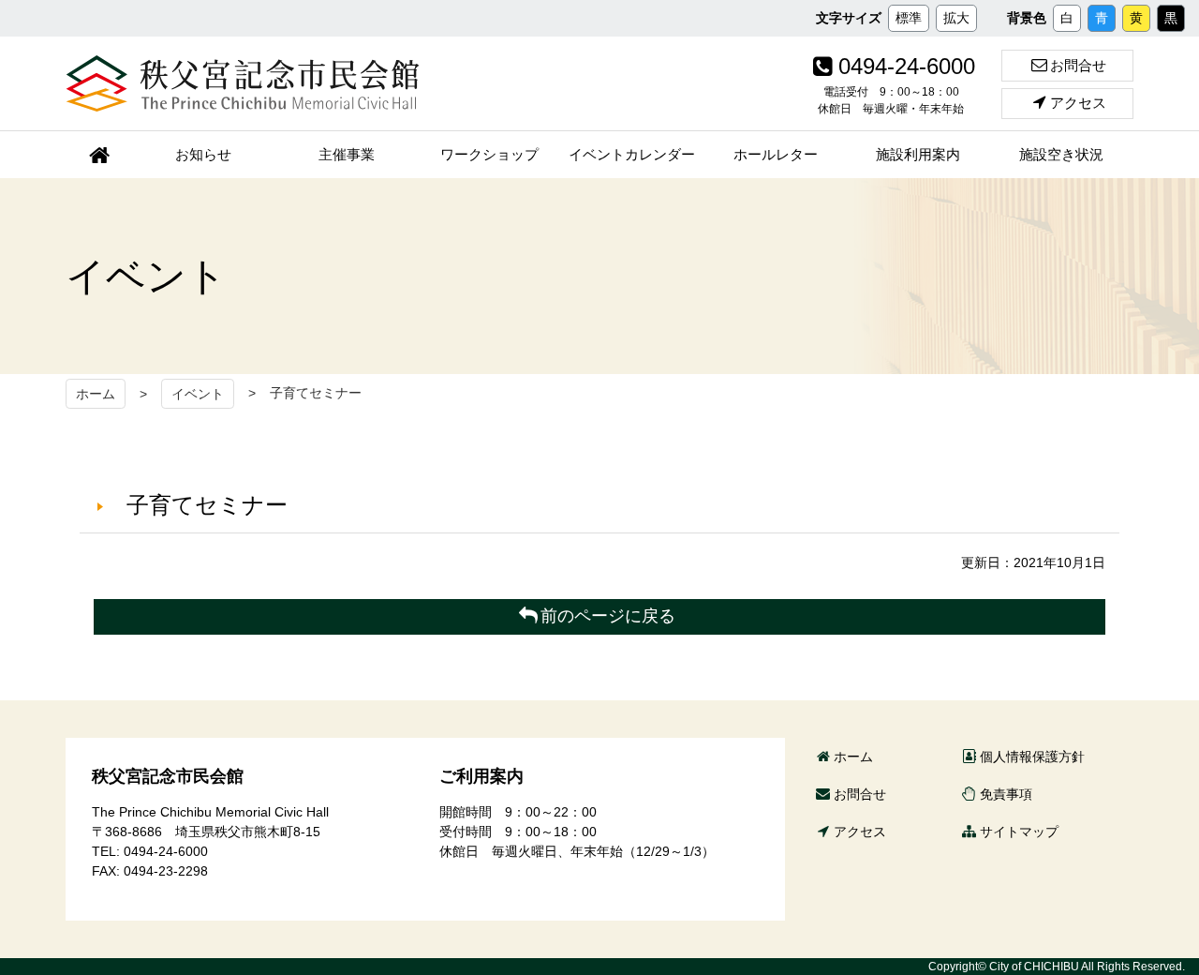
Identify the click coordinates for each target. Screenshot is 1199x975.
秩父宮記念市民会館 (243, 83)
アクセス (1078, 103)
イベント (197, 393)
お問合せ (1078, 65)
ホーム (95, 393)
